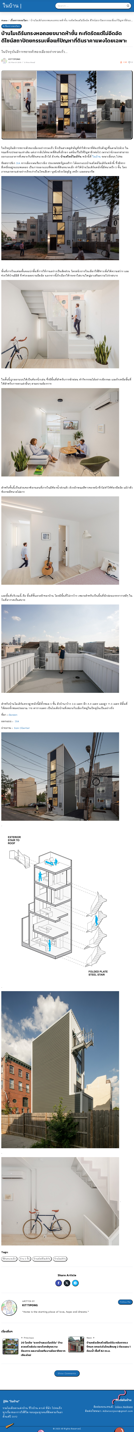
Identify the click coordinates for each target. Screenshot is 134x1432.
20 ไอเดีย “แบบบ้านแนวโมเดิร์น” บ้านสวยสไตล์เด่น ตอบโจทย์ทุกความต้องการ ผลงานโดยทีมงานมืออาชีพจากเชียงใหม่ (43, 1349)
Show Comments (67, 1373)
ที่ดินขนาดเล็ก (9, 1259)
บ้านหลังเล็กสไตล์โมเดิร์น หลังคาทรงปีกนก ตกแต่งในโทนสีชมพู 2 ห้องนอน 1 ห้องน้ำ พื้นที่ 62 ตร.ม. (108, 1347)
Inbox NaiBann (124, 1406)
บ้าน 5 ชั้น (25, 1259)
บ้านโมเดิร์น (60, 1259)
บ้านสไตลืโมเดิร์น (42, 1259)
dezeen (13, 714)
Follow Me (125, 1302)
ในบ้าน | (12, 6)
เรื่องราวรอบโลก (19, 20)
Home (4, 20)
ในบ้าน (96, 156)
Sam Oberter (22, 727)
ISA (18, 163)
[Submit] (129, 5)
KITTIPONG (14, 59)
